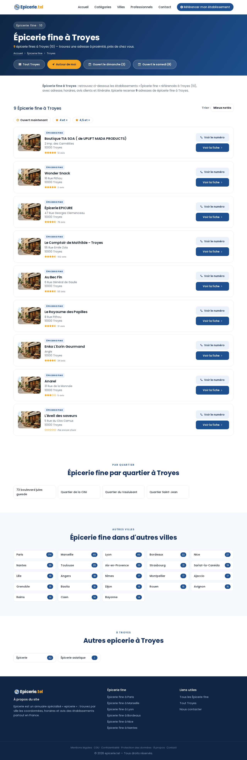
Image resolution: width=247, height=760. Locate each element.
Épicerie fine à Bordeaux (124, 715)
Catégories (102, 7)
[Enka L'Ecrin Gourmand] (29, 350)
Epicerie (31, 7)
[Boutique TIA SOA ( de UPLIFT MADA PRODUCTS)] (29, 142)
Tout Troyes (31, 64)
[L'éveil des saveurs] (29, 419)
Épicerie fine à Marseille (123, 703)
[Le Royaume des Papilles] (29, 315)
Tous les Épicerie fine (194, 697)
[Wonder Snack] (29, 177)
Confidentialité (110, 747)
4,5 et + (85, 120)
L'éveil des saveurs (61, 415)
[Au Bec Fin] (29, 281)
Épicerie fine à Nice (120, 722)
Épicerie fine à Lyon (120, 709)
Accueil (83, 7)
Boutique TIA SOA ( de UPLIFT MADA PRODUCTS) (86, 138)
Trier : (206, 108)
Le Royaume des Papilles (66, 311)
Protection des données (136, 747)
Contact (164, 7)
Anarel (50, 381)
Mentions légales (81, 747)
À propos (159, 747)
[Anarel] (29, 385)
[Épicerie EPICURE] (29, 211)
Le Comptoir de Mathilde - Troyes (74, 242)
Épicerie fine (34, 53)
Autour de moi (66, 64)
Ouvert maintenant (34, 120)
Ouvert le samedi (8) (156, 64)
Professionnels (142, 7)
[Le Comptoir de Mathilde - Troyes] (29, 246)
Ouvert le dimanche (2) (109, 64)
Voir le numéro (214, 137)
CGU (96, 747)
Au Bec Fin (53, 277)
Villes (121, 7)
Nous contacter (191, 709)
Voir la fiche (211, 148)
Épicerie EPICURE (59, 207)
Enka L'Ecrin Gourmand (65, 346)
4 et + (64, 120)
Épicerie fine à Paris (120, 697)
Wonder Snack (57, 173)
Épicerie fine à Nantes (122, 728)
